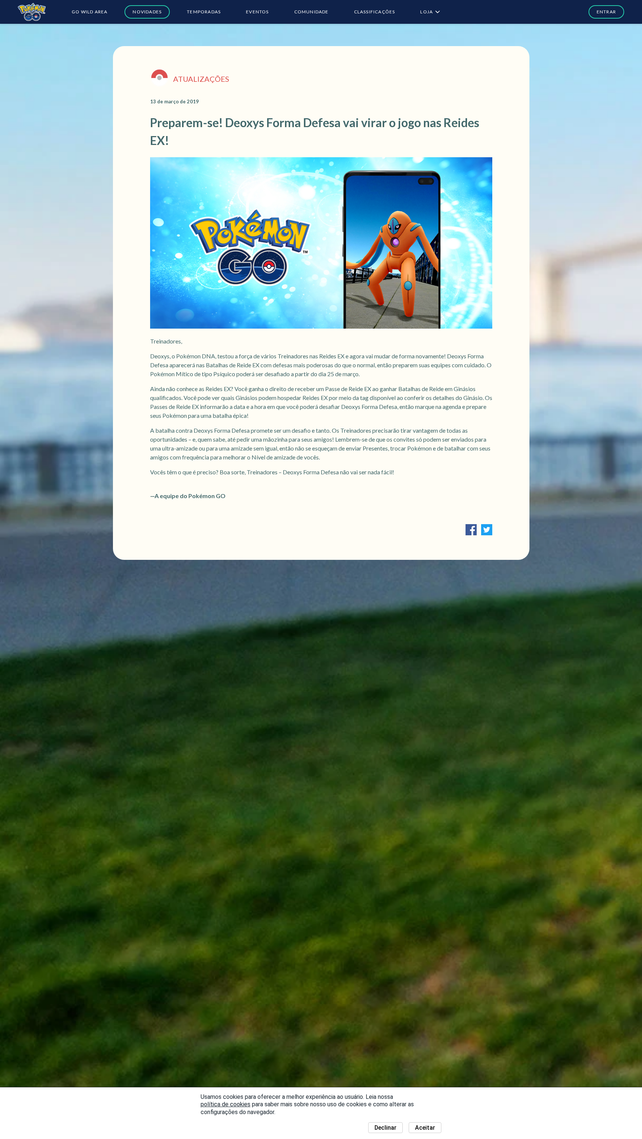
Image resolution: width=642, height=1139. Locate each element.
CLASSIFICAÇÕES (374, 11)
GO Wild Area (89, 11)
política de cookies (225, 1104)
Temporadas (204, 11)
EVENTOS (257, 11)
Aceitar (425, 1127)
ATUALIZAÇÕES (201, 78)
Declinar (385, 1127)
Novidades (147, 11)
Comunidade (311, 11)
